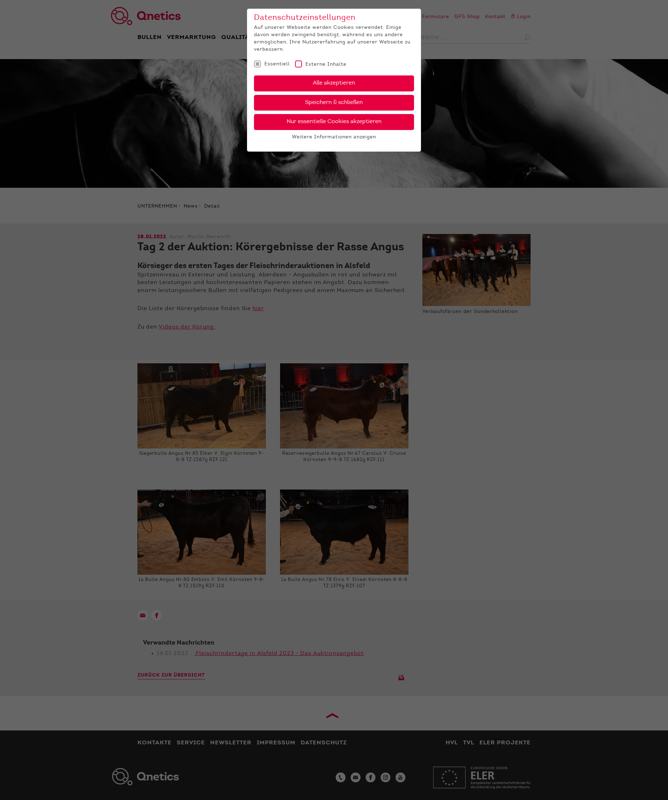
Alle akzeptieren (334, 83)
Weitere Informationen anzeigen (334, 137)
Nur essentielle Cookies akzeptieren (334, 121)
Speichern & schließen (334, 102)
